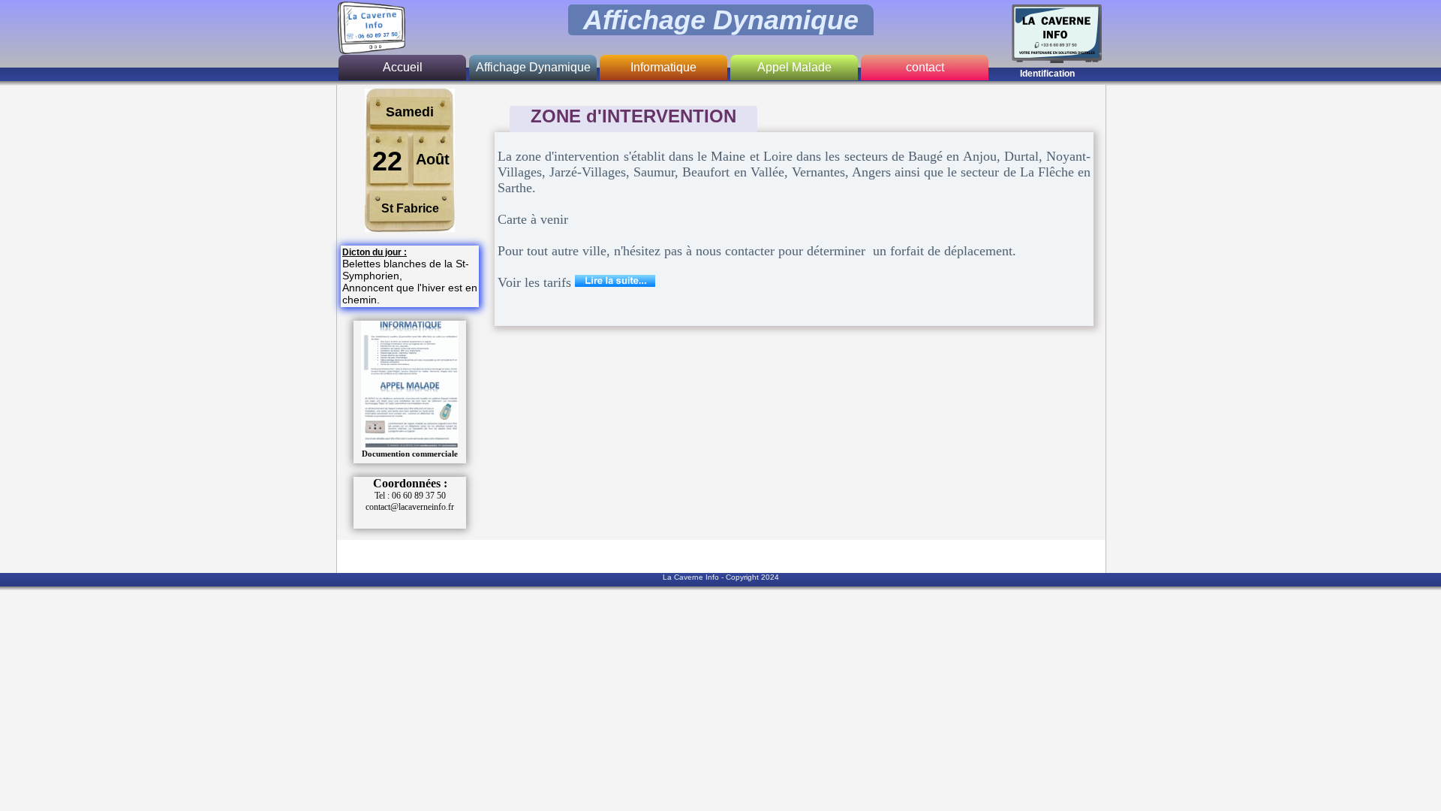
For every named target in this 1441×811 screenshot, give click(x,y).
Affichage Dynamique (533, 67)
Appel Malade (794, 67)
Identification (1047, 73)
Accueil (403, 67)
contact (925, 67)
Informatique (663, 67)
